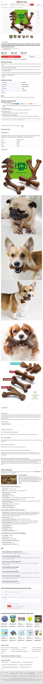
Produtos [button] (12, 4)
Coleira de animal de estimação (16, 651)
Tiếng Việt (30, 676)
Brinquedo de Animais (14, 647)
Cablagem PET (3, 651)
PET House (23, 649)
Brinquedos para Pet (12, 7)
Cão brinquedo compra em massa (25, 667)
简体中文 (10, 675)
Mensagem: (5, 597)
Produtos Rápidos (40, 672)
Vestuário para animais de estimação (37, 649)
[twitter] (33, 673)
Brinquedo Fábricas (5, 662)
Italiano (37, 675)
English (7, 675)
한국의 (9, 676)
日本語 (18, 675)
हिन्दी (19, 676)
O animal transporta (4, 649)
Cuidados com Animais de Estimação (6, 647)
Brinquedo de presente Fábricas (28, 662)
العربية (12, 676)
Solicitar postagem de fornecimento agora (14, 607)
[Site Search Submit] (32, 5)
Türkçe (26, 676)
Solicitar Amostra (23, 59)
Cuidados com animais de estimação (16, 649)
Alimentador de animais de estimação (37, 647)
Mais (2, 669)
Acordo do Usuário (12, 672)
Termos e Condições (35, 680)
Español (26, 675)
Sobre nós (1, 672)
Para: (6, 594)
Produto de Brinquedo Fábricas (15, 662)
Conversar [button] (33, 56)
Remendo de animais (25, 651)
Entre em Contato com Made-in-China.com (30, 672)
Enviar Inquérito (11, 56)
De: (6, 591)
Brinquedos (6, 7)
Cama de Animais (24, 647)
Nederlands (15, 676)
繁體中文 (14, 675)
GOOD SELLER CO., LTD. (7, 48)
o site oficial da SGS (26, 471)
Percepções (21, 673)
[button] (1, 1)
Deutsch (29, 675)
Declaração (6, 672)
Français (22, 675)
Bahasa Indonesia (35, 676)
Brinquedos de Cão (20, 7)
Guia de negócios (26, 673)
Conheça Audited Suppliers (14, 673)
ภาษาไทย (22, 676)
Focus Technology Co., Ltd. (20, 678)
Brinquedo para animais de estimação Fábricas (9, 664)
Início (2, 7)
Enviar (9, 606)
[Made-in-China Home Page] (21, 2)
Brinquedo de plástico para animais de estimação (10, 667)
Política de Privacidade (19, 672)
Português (33, 675)
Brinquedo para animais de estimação (25, 664)
